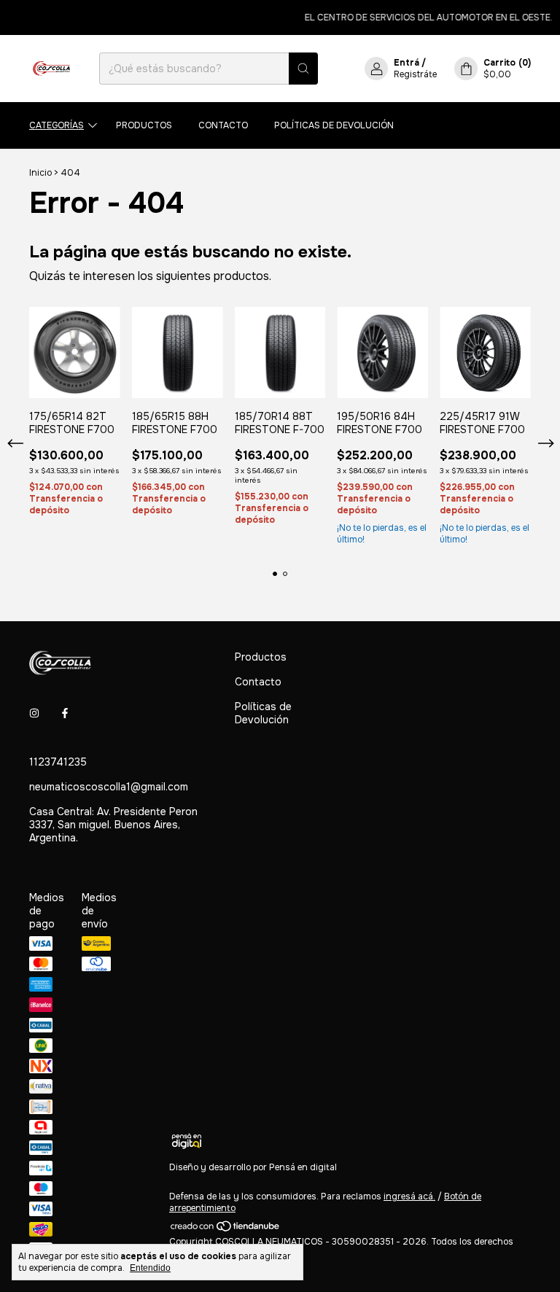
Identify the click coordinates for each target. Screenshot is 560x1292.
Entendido (150, 1268)
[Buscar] (303, 68)
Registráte (415, 74)
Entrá (406, 63)
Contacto (223, 125)
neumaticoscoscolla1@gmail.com (108, 786)
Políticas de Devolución (334, 125)
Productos (144, 125)
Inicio (40, 173)
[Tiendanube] (225, 1230)
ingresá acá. (409, 1196)
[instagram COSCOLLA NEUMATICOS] (34, 713)
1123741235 (58, 761)
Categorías (56, 125)
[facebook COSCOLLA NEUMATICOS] (65, 713)
